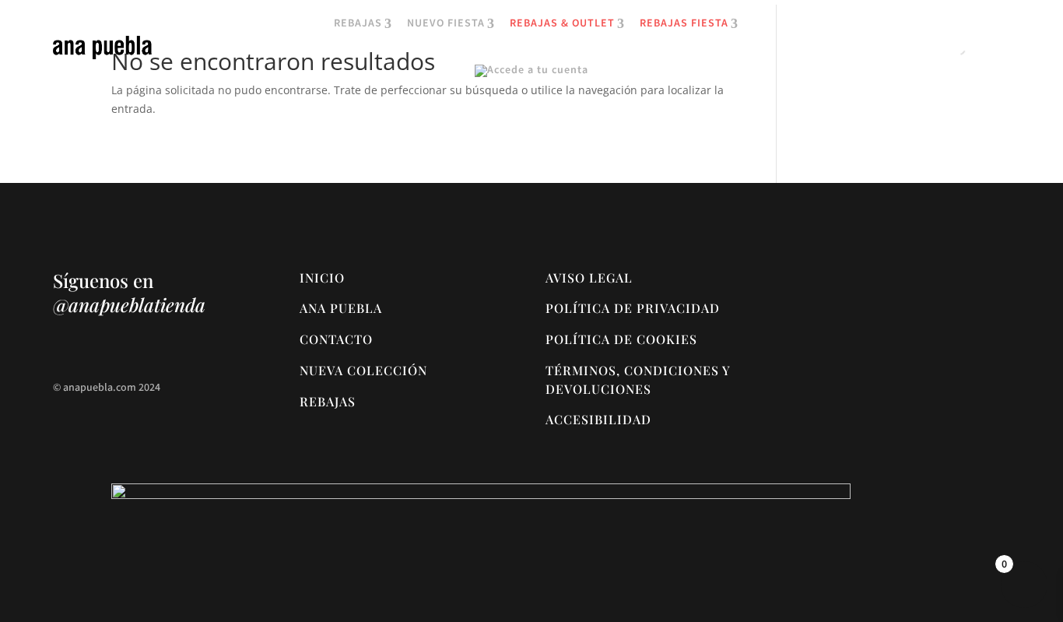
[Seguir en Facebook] (96, 348)
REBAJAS (358, 24)
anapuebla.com (99, 388)
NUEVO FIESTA (446, 24)
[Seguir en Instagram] (65, 348)
